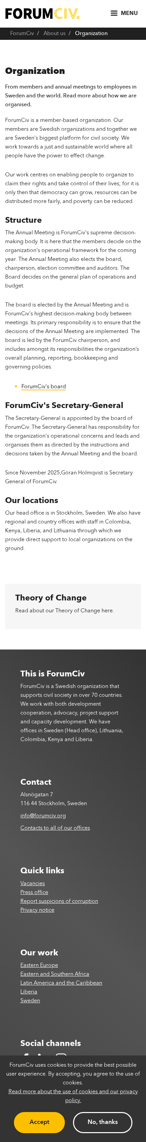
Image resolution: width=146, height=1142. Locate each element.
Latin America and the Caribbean (61, 983)
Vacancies (32, 884)
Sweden (30, 1001)
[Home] (42, 13)
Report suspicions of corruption (59, 901)
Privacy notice (37, 910)
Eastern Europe (39, 965)
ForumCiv (22, 33)
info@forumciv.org (43, 816)
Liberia (28, 992)
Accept (39, 1122)
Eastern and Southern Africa (54, 974)
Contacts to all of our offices (55, 828)
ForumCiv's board (43, 387)
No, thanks (103, 1122)
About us (54, 33)
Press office (34, 892)
